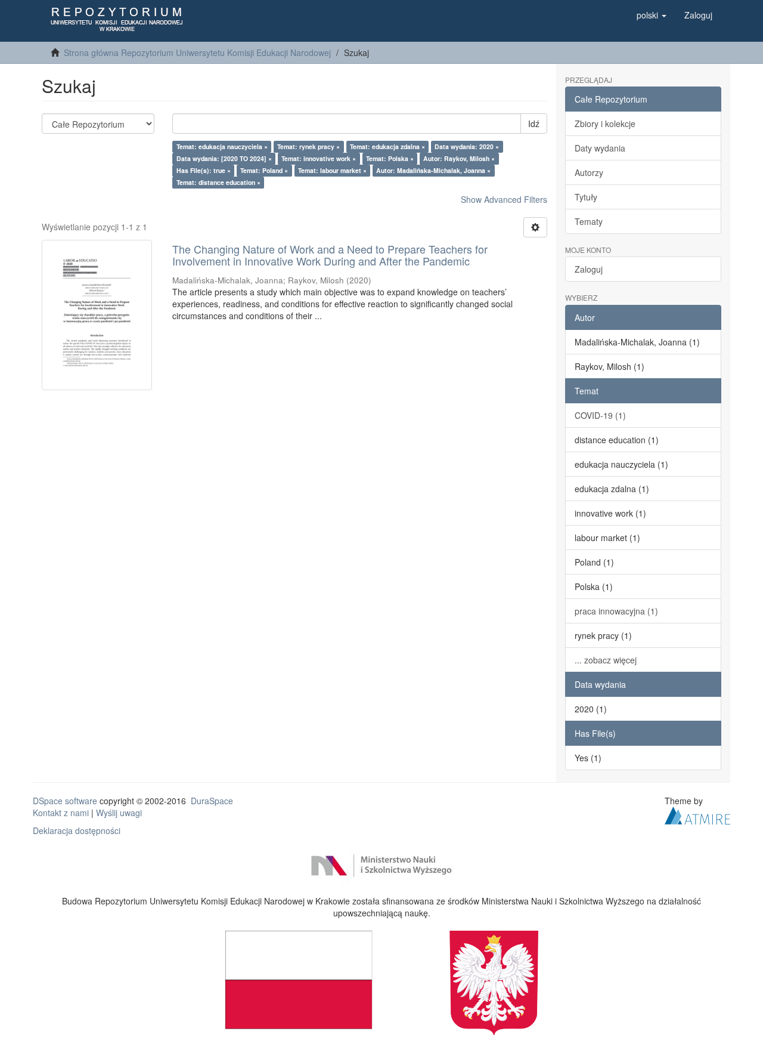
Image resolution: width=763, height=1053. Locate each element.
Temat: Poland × (264, 170)
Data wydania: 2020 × (467, 146)
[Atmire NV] (697, 814)
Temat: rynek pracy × (308, 146)
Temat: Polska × (390, 158)
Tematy (589, 221)
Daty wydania (600, 148)
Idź (533, 123)
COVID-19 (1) (600, 415)
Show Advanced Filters (504, 199)
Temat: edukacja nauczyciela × (222, 146)
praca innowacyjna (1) (616, 611)
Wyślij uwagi (119, 813)
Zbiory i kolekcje (605, 123)
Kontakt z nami (61, 813)
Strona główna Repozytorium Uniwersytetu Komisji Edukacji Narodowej (197, 52)
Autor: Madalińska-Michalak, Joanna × (433, 170)
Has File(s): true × (203, 170)
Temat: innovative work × (318, 158)
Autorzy (589, 172)
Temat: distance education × (218, 182)
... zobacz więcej (606, 660)
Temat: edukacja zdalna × (387, 146)
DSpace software (65, 801)
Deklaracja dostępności (76, 830)
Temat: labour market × (332, 170)
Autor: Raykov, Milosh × (459, 158)
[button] (651, 15)
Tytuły (586, 197)
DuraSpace (212, 801)
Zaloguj (589, 269)
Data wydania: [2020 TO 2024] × (224, 158)
